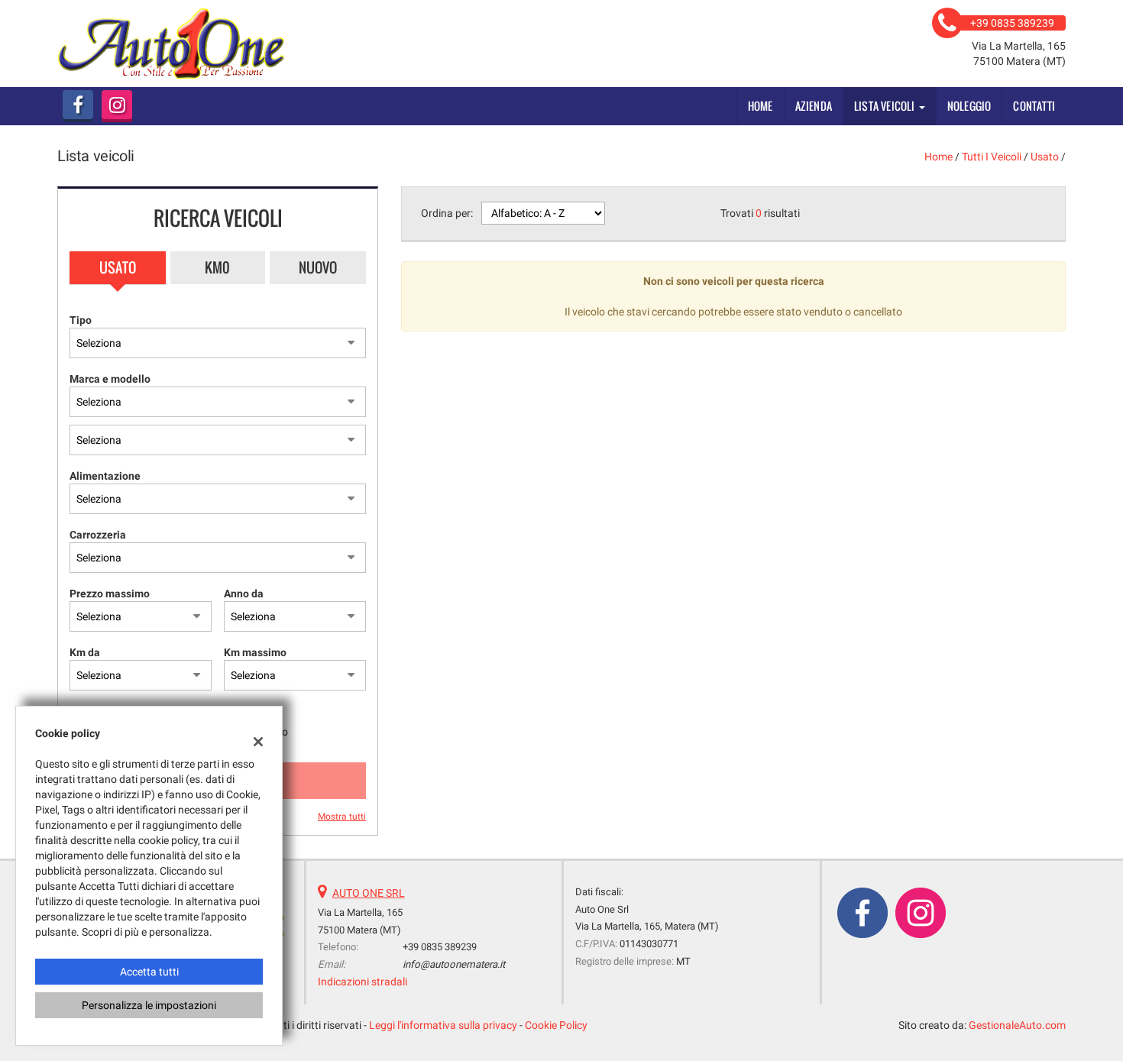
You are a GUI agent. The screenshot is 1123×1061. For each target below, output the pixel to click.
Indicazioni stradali (362, 981)
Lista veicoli (885, 106)
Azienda (813, 106)
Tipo (81, 320)
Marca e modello (110, 379)
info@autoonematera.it (454, 964)
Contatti (1034, 106)
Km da (85, 652)
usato (1045, 156)
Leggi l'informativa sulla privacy (443, 1025)
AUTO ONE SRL (368, 893)
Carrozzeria (98, 535)
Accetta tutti (149, 972)
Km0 (217, 267)
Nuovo (318, 267)
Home (760, 106)
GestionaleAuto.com (1017, 1025)
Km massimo (255, 652)
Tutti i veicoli (991, 156)
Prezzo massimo (110, 593)
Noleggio (969, 106)
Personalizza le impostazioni (149, 1005)
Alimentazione (105, 476)
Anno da (244, 593)
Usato (117, 267)
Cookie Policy (556, 1025)
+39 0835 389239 (440, 947)
